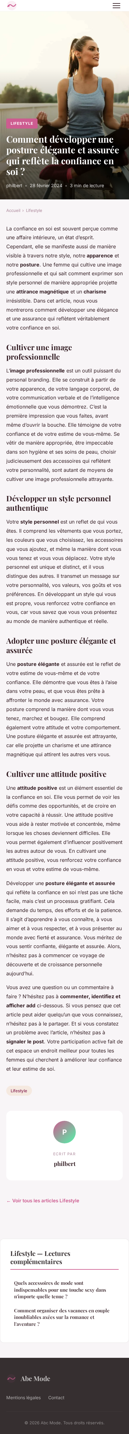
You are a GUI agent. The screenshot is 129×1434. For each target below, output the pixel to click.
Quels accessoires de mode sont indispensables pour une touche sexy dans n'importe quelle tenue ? (60, 1290)
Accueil (13, 210)
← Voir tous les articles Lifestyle (42, 1201)
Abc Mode (35, 1378)
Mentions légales (23, 1397)
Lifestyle (22, 123)
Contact (56, 1397)
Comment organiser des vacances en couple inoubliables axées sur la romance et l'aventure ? (62, 1317)
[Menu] (116, 6)
